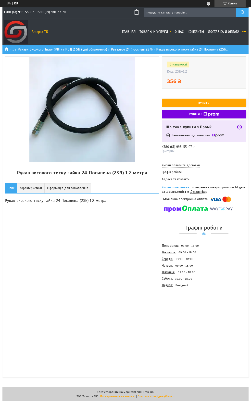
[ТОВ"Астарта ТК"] (16, 32)
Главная (129, 32)
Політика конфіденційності (156, 396)
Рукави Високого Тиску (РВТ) (40, 49)
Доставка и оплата (223, 32)
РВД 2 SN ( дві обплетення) (86, 49)
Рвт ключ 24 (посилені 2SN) (132, 49)
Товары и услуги (153, 32)
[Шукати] (242, 12)
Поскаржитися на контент (118, 396)
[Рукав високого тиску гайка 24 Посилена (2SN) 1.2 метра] (179, 315)
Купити (204, 103)
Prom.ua (148, 392)
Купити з (195, 114)
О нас (179, 32)
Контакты (196, 32)
